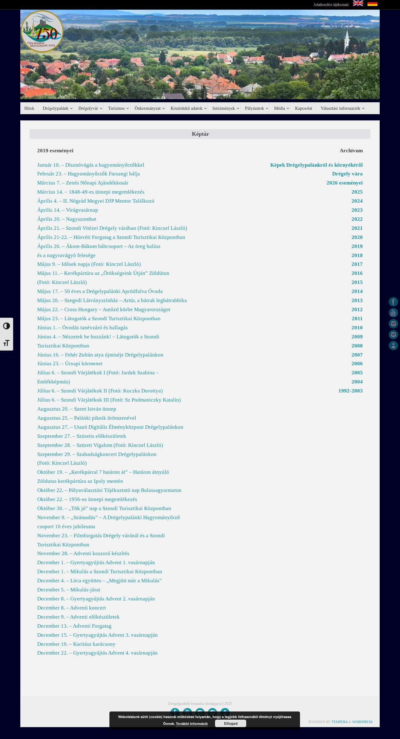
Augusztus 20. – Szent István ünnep (76, 409)
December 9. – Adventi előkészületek (78, 617)
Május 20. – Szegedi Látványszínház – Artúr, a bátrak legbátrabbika (112, 300)
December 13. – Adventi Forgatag (74, 626)
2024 (357, 201)
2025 (357, 192)
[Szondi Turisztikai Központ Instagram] (393, 323)
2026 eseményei (345, 183)
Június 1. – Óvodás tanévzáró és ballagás (82, 328)
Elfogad (231, 723)
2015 (357, 282)
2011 (357, 318)
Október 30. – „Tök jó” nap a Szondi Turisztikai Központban (104, 508)
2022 (357, 219)
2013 (357, 300)
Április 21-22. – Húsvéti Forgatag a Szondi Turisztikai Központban (111, 237)
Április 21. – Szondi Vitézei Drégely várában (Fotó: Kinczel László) (112, 228)
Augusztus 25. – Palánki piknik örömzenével (86, 418)
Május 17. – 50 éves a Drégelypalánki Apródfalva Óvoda (100, 291)
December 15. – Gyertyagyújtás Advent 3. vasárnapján (97, 635)
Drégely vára (347, 174)
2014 (357, 291)
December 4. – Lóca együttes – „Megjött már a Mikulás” (99, 581)
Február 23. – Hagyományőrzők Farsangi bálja (88, 174)
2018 (357, 255)
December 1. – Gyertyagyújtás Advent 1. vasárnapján (96, 562)
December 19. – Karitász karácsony (76, 644)
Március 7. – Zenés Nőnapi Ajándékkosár (82, 183)
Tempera (340, 722)
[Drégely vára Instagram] (393, 334)
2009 (357, 337)
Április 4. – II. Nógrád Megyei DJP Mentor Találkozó (95, 201)
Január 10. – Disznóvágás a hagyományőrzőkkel (90, 165)
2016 (357, 273)
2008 (357, 346)
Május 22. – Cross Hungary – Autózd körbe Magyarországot (103, 309)
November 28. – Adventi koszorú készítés (83, 553)
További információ (192, 723)
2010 (357, 328)
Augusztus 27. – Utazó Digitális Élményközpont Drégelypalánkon (110, 427)
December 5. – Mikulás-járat (68, 590)
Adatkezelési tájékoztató (331, 5)
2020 (357, 237)
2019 (357, 246)
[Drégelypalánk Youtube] (393, 312)
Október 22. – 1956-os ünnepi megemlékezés (87, 499)
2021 (357, 228)
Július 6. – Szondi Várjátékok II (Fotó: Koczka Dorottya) (100, 391)
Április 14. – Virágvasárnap (67, 210)
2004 (357, 382)
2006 (357, 364)
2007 (357, 355)
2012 (357, 309)
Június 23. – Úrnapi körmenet (69, 364)
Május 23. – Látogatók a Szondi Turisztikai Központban (99, 318)
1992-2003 (350, 391)
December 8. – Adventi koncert (71, 608)
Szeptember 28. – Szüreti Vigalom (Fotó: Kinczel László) (100, 445)
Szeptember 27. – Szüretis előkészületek (81, 436)
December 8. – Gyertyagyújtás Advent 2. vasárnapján (96, 599)
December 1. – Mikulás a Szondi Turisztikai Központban (99, 571)
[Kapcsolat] (393, 345)
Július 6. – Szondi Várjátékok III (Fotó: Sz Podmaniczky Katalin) (109, 400)
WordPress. (362, 722)
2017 (357, 264)
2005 (357, 373)
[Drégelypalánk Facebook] (393, 301)
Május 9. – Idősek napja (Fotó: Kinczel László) (89, 264)
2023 (357, 210)
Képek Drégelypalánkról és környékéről (316, 165)
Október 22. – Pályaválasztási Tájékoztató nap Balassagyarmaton (109, 490)
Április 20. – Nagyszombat (66, 219)
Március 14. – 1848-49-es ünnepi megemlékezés (90, 192)
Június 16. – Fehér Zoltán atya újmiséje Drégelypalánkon (100, 355)
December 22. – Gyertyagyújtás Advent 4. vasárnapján (97, 653)
